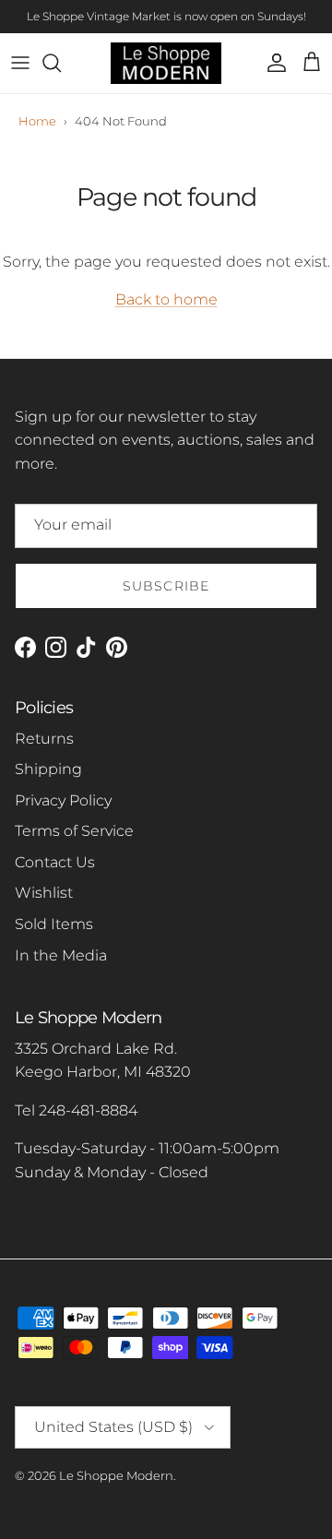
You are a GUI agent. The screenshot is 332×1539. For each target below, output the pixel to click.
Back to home (166, 299)
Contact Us (55, 862)
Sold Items (54, 924)
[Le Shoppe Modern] (166, 63)
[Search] (61, 62)
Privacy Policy (63, 800)
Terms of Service (74, 831)
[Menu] (20, 62)
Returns (44, 738)
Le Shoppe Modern (116, 1475)
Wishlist (44, 892)
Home (37, 121)
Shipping (48, 769)
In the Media (61, 955)
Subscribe (166, 586)
